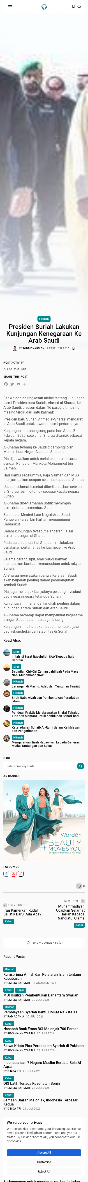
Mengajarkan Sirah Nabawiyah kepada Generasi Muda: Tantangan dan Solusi (46, 744)
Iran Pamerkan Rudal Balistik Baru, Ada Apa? (22, 912)
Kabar (8, 921)
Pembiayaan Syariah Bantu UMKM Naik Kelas (40, 1012)
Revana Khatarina (21, 1033)
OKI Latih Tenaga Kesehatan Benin (31, 1083)
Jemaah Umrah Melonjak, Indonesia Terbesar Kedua (40, 1102)
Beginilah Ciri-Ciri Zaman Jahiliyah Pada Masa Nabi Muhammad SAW (45, 673)
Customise (44, 1162)
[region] (44, 1148)
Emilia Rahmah (18, 983)
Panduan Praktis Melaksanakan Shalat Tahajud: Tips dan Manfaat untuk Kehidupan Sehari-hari (46, 714)
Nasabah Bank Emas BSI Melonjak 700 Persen (41, 1029)
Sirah (16, 651)
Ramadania (15, 1016)
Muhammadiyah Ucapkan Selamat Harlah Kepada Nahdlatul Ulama (70, 912)
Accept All (44, 1152)
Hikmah (44, 318)
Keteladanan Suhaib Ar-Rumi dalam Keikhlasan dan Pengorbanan (46, 729)
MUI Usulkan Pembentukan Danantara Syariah (40, 995)
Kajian (21, 990)
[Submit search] (80, 766)
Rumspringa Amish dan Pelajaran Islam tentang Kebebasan (42, 976)
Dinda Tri (14, 1071)
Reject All (44, 1171)
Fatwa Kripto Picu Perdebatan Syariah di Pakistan (43, 1046)
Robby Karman (34, 348)
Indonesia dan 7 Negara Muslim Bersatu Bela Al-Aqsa (42, 1065)
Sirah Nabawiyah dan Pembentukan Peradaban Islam (45, 699)
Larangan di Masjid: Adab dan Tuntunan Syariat (46, 686)
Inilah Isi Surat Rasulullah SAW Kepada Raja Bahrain (43, 658)
